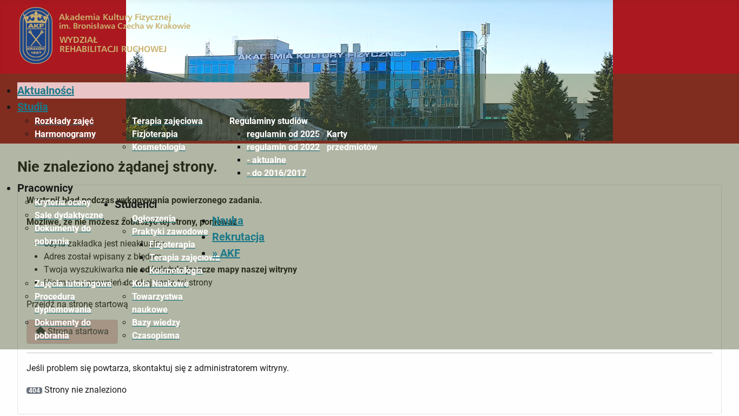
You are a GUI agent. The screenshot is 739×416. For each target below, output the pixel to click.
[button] (269, 121)
